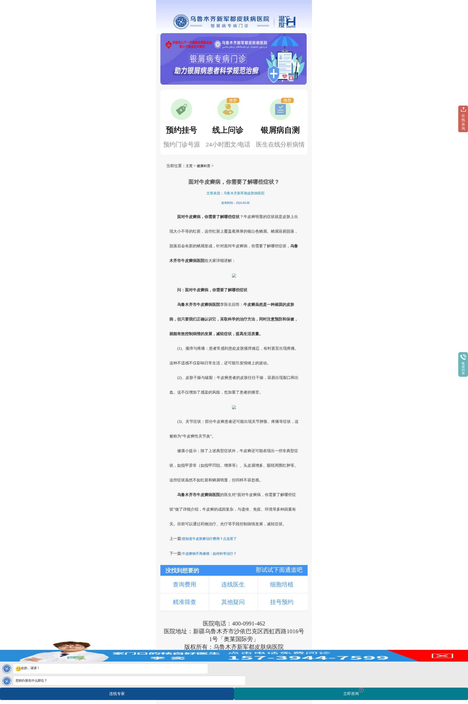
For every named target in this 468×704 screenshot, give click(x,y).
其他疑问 (233, 602)
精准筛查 (184, 602)
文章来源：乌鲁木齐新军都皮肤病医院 (235, 193)
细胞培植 (281, 584)
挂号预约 (281, 602)
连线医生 (233, 584)
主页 (189, 166)
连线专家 (117, 694)
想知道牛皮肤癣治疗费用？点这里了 (209, 539)
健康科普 (203, 166)
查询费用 (184, 584)
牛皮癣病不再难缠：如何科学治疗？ (209, 553)
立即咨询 (352, 692)
